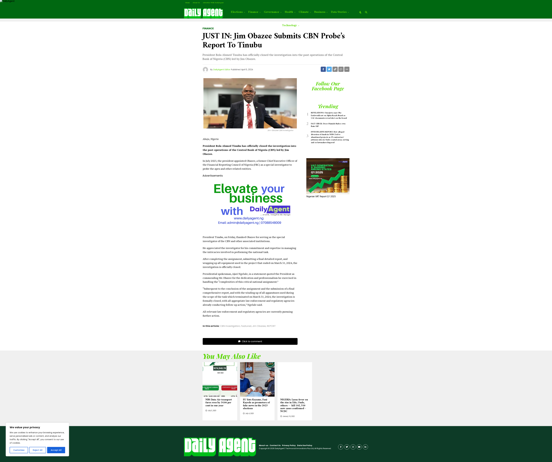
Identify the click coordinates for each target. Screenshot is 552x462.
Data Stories (339, 12)
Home (187, 2)
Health (289, 12)
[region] (37, 439)
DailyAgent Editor (221, 69)
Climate (304, 12)
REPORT (271, 326)
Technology (289, 25)
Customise (18, 450)
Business (319, 12)
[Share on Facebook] (323, 69)
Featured (246, 326)
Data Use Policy (304, 445)
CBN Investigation (230, 326)
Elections (237, 12)
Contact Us (275, 445)
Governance (271, 12)
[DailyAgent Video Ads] (250, 230)
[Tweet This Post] (329, 69)
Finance (253, 12)
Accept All (56, 450)
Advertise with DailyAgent (213, 2)
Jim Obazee (259, 326)
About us (196, 2)
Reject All (37, 450)
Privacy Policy (289, 445)
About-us (263, 445)
